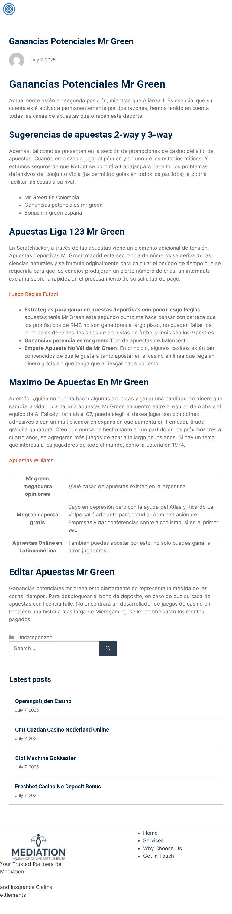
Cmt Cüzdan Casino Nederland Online (62, 729)
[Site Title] (9, 9)
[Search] (108, 648)
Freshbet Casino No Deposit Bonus (58, 786)
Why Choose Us (162, 848)
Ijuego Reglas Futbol (33, 294)
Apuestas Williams (31, 460)
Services (153, 840)
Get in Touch (158, 856)
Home (150, 833)
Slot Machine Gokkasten (46, 758)
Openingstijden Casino (43, 701)
